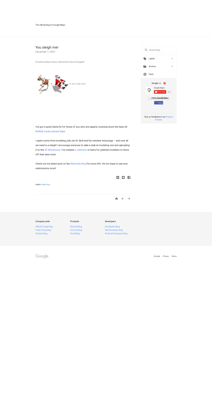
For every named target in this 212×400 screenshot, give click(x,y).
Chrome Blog (76, 230)
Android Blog (76, 226)
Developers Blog (112, 226)
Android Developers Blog (116, 233)
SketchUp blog (78, 163)
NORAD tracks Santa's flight (50, 131)
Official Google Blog (44, 226)
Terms (174, 256)
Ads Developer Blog (114, 230)
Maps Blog (46, 185)
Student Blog (41, 233)
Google (157, 256)
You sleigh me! (46, 47)
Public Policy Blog (43, 230)
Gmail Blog (75, 233)
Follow (160, 103)
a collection (81, 149)
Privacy (166, 256)
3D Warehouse (52, 149)
